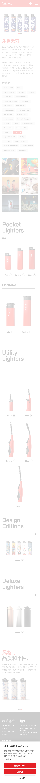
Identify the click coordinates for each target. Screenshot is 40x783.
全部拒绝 (20, 772)
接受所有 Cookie (20, 766)
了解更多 (7, 759)
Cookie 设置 (20, 778)
